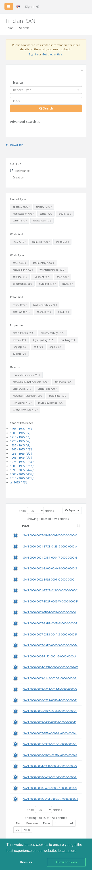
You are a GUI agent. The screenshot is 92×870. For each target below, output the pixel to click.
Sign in (30, 6)
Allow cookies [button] (66, 862)
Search (47, 108)
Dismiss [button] (26, 862)
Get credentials (52, 54)
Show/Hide (15, 145)
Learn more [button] (67, 850)
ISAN (25, 526)
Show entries (36, 511)
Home (10, 28)
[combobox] (46, 90)
